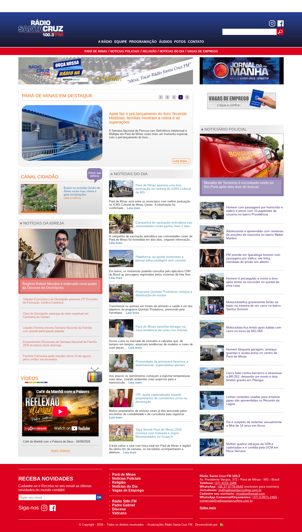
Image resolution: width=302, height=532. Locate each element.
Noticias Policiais (125, 51)
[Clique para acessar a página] (105, 70)
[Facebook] (280, 23)
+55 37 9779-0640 (230, 486)
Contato (196, 42)
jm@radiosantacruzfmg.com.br (240, 490)
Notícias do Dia (172, 51)
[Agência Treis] (221, 524)
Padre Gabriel (123, 505)
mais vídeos (60, 451)
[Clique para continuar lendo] (39, 198)
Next (196, 133)
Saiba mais (208, 507)
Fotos (180, 42)
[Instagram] (272, 23)
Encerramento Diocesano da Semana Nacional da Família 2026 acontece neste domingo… (60, 343)
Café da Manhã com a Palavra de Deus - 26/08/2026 (56, 441)
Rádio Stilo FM (124, 501)
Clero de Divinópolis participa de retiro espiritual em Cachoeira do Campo (55, 315)
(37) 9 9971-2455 (264, 497)
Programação (143, 42)
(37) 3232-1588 (226, 483)
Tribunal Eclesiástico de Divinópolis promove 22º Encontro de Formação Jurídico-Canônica (60, 301)
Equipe (120, 42)
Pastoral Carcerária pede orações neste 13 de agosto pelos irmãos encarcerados (57, 357)
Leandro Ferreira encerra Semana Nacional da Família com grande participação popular (57, 329)
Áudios (165, 42)
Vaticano (119, 513)
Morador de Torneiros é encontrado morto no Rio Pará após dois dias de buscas (238, 185)
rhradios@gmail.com (250, 493)
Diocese (119, 509)
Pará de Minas (95, 51)
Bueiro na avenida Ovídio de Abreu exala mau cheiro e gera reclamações (82, 193)
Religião (150, 51)
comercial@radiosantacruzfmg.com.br (226, 500)
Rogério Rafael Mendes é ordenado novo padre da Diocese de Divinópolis (59, 286)
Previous (15, 133)
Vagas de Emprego (202, 51)
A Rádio (105, 42)
